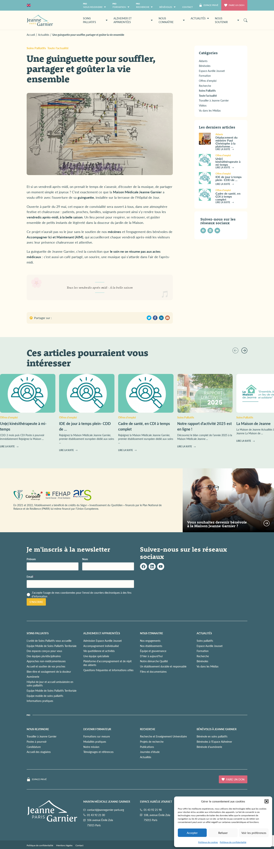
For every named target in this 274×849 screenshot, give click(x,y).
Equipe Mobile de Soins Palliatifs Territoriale (51, 646)
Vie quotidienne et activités (99, 651)
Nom (85, 559)
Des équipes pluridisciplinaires (44, 656)
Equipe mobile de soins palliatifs (45, 695)
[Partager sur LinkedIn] (161, 317)
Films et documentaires (153, 671)
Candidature (34, 746)
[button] (266, 801)
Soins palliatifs (205, 640)
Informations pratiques (40, 701)
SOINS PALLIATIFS (38, 633)
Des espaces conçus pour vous (44, 651)
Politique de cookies (208, 842)
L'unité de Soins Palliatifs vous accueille (49, 640)
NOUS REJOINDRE (38, 729)
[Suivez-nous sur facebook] (203, 230)
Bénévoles (202, 661)
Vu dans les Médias (207, 666)
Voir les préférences (253, 833)
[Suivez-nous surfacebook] (143, 566)
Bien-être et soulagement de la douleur (49, 671)
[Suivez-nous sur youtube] (217, 230)
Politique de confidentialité (233, 842)
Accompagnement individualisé (101, 646)
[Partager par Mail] (167, 317)
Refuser (223, 833)
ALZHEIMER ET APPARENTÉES (101, 633)
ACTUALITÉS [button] (198, 18)
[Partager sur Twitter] (149, 317)
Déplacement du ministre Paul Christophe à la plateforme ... (226, 141)
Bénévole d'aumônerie (209, 746)
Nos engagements (150, 640)
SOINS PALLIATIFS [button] (89, 20)
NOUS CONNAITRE (151, 633)
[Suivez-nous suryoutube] (160, 566)
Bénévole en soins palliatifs (212, 736)
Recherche (203, 656)
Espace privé (39, 779)
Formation (203, 651)
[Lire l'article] (205, 139)
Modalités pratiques (94, 741)
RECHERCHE (147, 729)
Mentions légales (64, 845)
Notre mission (91, 746)
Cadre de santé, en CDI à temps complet (227, 196)
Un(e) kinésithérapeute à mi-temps (227, 161)
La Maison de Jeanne (253, 423)
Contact (79, 845)
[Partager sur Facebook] (155, 317)
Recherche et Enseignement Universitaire (163, 736)
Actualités (145, 757)
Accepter (192, 833)
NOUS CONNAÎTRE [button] (166, 20)
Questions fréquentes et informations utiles (108, 670)
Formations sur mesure (96, 736)
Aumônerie (33, 676)
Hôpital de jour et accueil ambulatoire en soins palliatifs (50, 683)
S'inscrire (36, 602)
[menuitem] (187, 5)
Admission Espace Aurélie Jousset (102, 640)
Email (31, 576)
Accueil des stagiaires (39, 752)
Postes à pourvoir (37, 741)
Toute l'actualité (58, 48)
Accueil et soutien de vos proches (46, 666)
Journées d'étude (150, 752)
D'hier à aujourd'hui (151, 656)
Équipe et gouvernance (153, 651)
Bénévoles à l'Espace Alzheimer (214, 741)
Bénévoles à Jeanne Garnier (217, 729)
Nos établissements (151, 646)
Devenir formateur (97, 729)
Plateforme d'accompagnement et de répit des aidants (107, 663)
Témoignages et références (98, 752)
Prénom (31, 559)
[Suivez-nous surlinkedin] (152, 566)
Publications (147, 746)
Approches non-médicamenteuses (46, 661)
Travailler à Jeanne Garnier (41, 736)
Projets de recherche (151, 741)
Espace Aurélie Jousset (210, 646)
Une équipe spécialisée (96, 656)
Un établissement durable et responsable (163, 666)
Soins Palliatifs (36, 48)
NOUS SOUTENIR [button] (221, 20)
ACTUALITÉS (204, 633)
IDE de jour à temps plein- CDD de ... (228, 178)
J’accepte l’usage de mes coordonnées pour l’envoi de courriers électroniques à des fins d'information (81, 594)
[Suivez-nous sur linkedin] (210, 230)
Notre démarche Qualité (154, 661)
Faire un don (236, 5)
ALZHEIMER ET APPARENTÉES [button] (123, 20)
